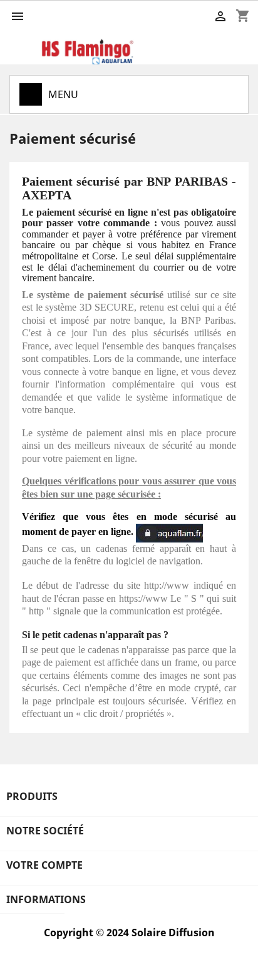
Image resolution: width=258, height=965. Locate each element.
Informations (46, 899)
